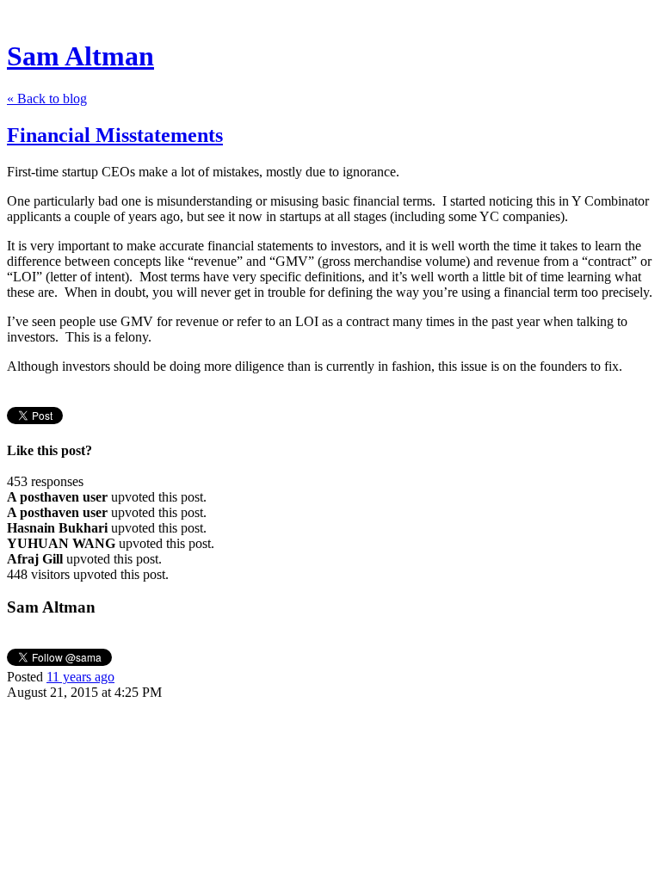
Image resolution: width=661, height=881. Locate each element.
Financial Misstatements (115, 135)
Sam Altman (80, 55)
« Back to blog (47, 98)
